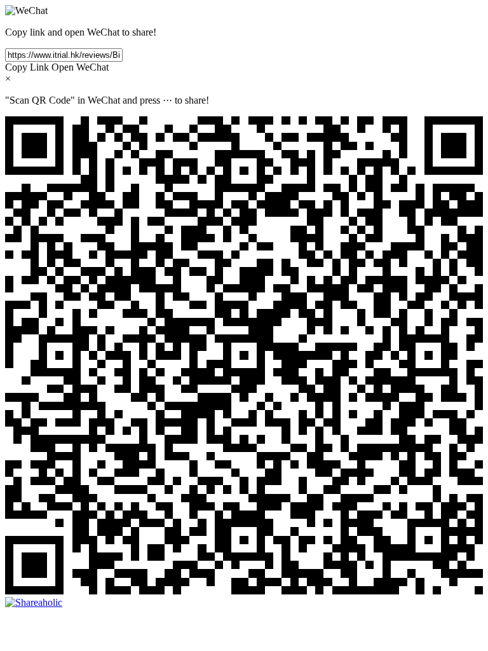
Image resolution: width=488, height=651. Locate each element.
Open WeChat (80, 67)
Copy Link (27, 67)
